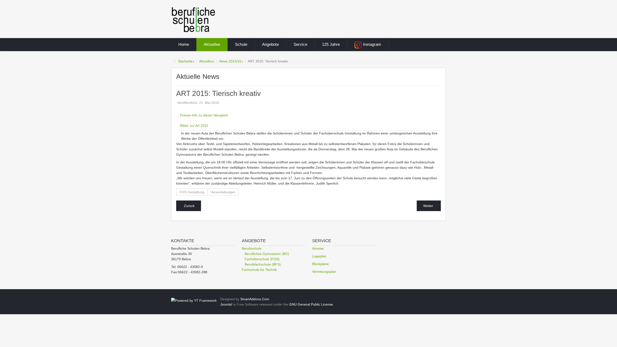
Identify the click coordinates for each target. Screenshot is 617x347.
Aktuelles (206, 61)
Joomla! (226, 304)
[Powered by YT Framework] (194, 300)
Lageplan (319, 256)
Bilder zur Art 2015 (194, 125)
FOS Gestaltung (192, 192)
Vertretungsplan (324, 272)
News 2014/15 (230, 61)
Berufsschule (252, 248)
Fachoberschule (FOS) (262, 259)
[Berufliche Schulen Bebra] (193, 19)
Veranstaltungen (223, 192)
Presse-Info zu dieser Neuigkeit (204, 115)
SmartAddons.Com (254, 299)
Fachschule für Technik (259, 270)
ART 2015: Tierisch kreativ (218, 94)
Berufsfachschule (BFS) (263, 264)
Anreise (318, 248)
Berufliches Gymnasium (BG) (267, 254)
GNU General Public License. (311, 304)
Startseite (185, 61)
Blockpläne (320, 264)
